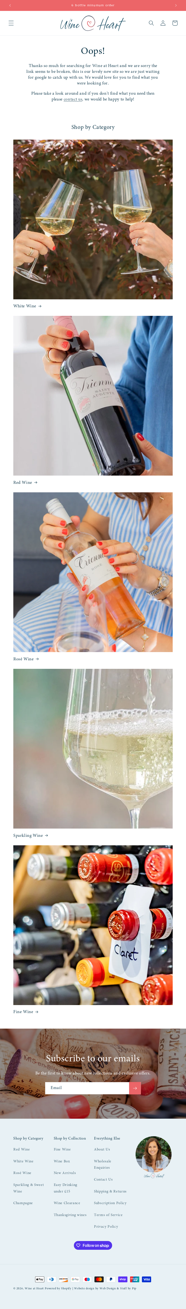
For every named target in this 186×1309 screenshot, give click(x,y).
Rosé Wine (23, 659)
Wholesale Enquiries (102, 1165)
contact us (73, 99)
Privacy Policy (106, 1227)
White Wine (24, 306)
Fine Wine (23, 1012)
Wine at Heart (34, 1288)
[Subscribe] (135, 1088)
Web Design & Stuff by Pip (118, 1288)
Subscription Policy (110, 1203)
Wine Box (62, 1161)
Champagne (23, 1203)
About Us (102, 1149)
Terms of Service (108, 1215)
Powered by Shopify (58, 1288)
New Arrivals (65, 1173)
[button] (11, 23)
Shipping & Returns (110, 1191)
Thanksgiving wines (70, 1215)
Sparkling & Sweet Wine (28, 1188)
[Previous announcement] (10, 5)
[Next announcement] (175, 5)
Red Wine (22, 483)
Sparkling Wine (28, 836)
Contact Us (103, 1180)
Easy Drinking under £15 (66, 1188)
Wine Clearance (67, 1203)
